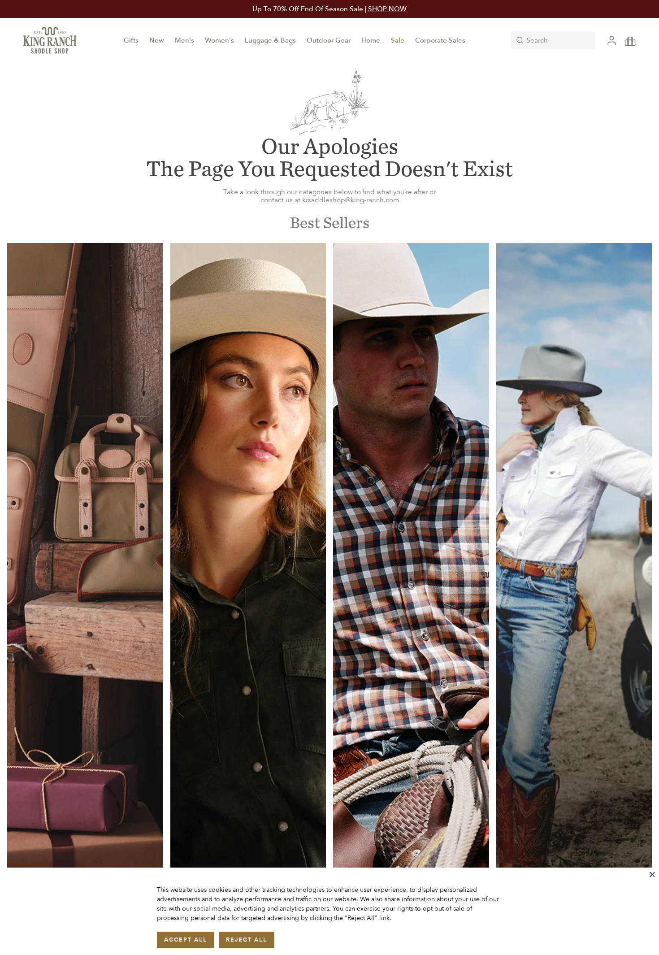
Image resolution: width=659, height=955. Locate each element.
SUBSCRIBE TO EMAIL (329, 559)
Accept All (185, 940)
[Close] (652, 874)
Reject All (246, 940)
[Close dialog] (452, 358)
